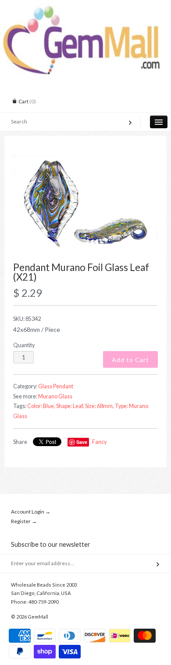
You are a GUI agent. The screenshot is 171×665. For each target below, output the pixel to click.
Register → (24, 521)
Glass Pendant (55, 386)
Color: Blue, (41, 406)
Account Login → (30, 511)
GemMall (38, 616)
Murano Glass (55, 396)
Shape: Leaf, (70, 406)
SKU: (27, 319)
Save (81, 442)
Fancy (99, 442)
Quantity (24, 345)
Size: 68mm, (99, 406)
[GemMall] (85, 8)
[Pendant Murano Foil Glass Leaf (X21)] (85, 203)
